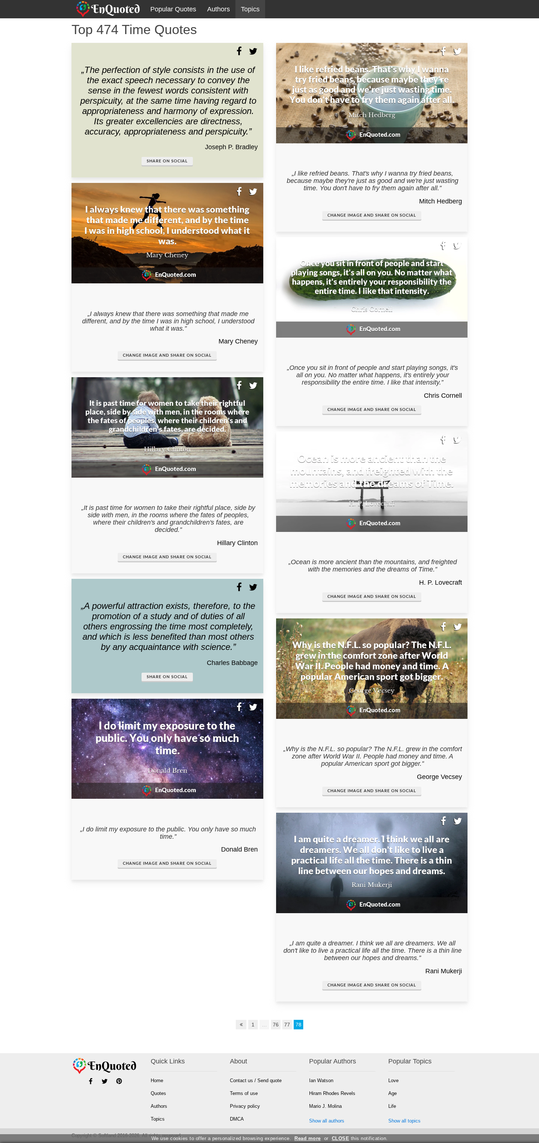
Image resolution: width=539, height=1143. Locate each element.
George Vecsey (439, 776)
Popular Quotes (173, 9)
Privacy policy (245, 1106)
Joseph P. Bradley (231, 147)
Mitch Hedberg (440, 201)
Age (392, 1093)
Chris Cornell (443, 395)
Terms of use (244, 1093)
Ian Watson (321, 1080)
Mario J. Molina (325, 1106)
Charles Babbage (232, 662)
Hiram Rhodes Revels (332, 1093)
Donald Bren (239, 849)
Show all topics (404, 1121)
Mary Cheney (238, 341)
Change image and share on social (167, 355)
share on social (167, 161)
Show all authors (326, 1121)
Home (157, 1080)
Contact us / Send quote (256, 1080)
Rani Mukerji (443, 971)
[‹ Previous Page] (241, 1024)
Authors (218, 9)
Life (392, 1106)
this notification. (360, 1138)
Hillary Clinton (237, 543)
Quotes (158, 1093)
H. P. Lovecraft (440, 582)
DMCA (237, 1119)
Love (393, 1080)
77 (287, 1025)
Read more (307, 1138)
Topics (250, 9)
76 (276, 1025)
